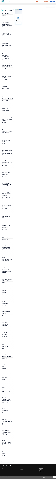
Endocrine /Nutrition (5, 170)
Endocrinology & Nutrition (6, 172)
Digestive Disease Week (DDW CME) (7, 151)
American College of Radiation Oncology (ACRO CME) (6, 56)
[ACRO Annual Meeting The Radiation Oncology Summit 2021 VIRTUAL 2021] (18, 9)
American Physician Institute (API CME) (7, 74)
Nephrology (4, 290)
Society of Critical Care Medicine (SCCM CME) (7, 403)
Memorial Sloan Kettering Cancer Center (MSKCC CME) (7, 280)
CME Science (4, 112)
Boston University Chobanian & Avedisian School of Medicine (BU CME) (7, 95)
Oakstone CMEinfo (5, 303)
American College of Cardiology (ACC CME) (7, 46)
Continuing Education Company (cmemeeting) (7, 135)
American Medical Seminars (6, 68)
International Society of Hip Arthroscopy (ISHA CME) (6, 244)
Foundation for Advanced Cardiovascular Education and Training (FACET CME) (6, 184)
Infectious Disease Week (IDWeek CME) (7, 232)
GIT (3, 203)
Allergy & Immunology (5, 22)
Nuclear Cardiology (5, 296)
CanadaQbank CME (5, 100)
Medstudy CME (4, 274)
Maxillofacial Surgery (5, 262)
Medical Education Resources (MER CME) (6, 272)
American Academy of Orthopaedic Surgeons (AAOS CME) (6, 34)
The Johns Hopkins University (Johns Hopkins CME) (6, 424)
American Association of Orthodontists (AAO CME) (6, 43)
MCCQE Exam (4, 267)
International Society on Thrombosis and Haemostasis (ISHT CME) (6, 248)
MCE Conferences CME (5, 269)
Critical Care (4, 138)
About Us (40, 469)
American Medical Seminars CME (7, 70)
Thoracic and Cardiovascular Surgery (6, 440)
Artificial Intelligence (5, 88)
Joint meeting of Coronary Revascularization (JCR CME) (6, 252)
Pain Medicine (4, 334)
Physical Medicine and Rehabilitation (5, 351)
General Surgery (4, 195)
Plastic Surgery (4, 354)
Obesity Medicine (5, 305)
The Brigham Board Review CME (7, 421)
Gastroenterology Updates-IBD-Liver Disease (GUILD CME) (7, 193)
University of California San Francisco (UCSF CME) (6, 447)
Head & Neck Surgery (5, 210)
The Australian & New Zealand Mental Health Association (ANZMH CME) (7, 418)
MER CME (4, 282)
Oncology (3, 315)
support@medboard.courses (26, 470)
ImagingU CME (4, 229)
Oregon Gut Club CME (5, 322)
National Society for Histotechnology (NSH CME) (6, 285)
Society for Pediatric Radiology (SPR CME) (7, 397)
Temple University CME (5, 414)
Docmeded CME (4, 156)
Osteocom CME (4, 327)
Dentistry (3, 143)
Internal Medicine (5, 239)
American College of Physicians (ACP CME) (7, 53)
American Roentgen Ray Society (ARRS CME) (7, 77)
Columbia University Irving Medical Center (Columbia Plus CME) (7, 123)
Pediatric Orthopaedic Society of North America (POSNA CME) (7, 342)
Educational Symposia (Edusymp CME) (7, 163)
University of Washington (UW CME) (7, 451)
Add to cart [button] (18, 22)
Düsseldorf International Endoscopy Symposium (6, 160)
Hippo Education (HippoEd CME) (7, 225)
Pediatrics (3, 344)
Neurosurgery (4, 294)
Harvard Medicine (5, 208)
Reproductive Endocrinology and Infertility (7, 384)
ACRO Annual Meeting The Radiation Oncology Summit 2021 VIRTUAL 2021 (18, 18)
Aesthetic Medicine (5, 17)
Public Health (4, 368)
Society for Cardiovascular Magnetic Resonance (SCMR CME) (6, 392)
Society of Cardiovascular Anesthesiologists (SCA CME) (6, 400)
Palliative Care (4, 336)
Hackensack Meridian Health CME (6, 206)
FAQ (39, 470)
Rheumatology (4, 387)
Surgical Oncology (5, 410)
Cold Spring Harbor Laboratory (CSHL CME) (7, 120)
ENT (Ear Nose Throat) (5, 174)
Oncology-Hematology (5, 317)
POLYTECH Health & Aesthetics (7, 356)
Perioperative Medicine (5, 348)
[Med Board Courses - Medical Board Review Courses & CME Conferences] (3, 1)
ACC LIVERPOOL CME (5, 13)
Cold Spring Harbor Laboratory (7, 117)
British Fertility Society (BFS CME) (7, 98)
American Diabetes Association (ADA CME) (7, 59)
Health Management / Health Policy (6, 217)
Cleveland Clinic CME (5, 108)
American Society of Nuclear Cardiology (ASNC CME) (6, 83)
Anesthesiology (4, 86)
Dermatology (4, 145)
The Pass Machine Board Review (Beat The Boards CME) (7, 430)
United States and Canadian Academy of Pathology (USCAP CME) (7, 443)
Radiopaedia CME (5, 381)
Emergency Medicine (5, 167)
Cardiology (4, 102)
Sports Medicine (4, 408)
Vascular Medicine (5, 457)
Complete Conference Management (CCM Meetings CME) (6, 128)
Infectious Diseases (5, 235)
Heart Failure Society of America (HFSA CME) (7, 220)
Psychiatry (4, 366)
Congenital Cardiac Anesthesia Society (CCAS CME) (7, 132)
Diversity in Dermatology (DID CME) (7, 154)
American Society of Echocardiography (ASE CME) (6, 80)
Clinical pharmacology (5, 110)
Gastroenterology (5, 187)
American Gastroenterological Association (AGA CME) (6, 63)
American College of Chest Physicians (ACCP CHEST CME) (7, 49)
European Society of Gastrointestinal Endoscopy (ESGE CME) (6, 177)
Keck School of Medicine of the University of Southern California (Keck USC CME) (7, 256)
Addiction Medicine (5, 15)
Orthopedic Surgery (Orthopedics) (5, 325)
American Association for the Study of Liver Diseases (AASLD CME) (7, 38)
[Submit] (37, 1)
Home (2, 6)
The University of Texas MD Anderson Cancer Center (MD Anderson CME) (6, 433)
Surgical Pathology (5, 412)
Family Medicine (4, 181)
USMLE (3, 455)
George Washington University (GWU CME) (7, 198)
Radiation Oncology (5, 377)
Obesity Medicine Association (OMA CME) (6, 308)
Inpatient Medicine (5, 237)
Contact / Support (41, 471)
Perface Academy (5, 346)
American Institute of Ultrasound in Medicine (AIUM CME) (7, 66)
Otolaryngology (4, 332)
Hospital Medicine (5, 227)
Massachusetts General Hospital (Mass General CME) (7, 260)
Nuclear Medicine (5, 299)
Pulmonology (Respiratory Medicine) (6, 371)
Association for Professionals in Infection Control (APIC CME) (7, 91)
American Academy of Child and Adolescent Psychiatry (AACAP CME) (7, 29)
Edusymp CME (4, 165)
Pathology (3, 338)
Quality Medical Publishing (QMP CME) (7, 375)
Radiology (3, 379)
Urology (3, 453)
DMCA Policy (41, 468)
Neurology (4, 292)
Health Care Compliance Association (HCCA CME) (6, 214)
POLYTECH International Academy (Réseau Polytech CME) (7, 359)
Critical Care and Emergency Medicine (6, 141)
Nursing (3, 301)
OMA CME (4, 313)
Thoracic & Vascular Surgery (6, 436)
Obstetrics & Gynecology (6, 311)
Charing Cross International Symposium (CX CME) (6, 106)
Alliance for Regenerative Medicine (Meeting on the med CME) (7, 25)
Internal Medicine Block (5, 241)
